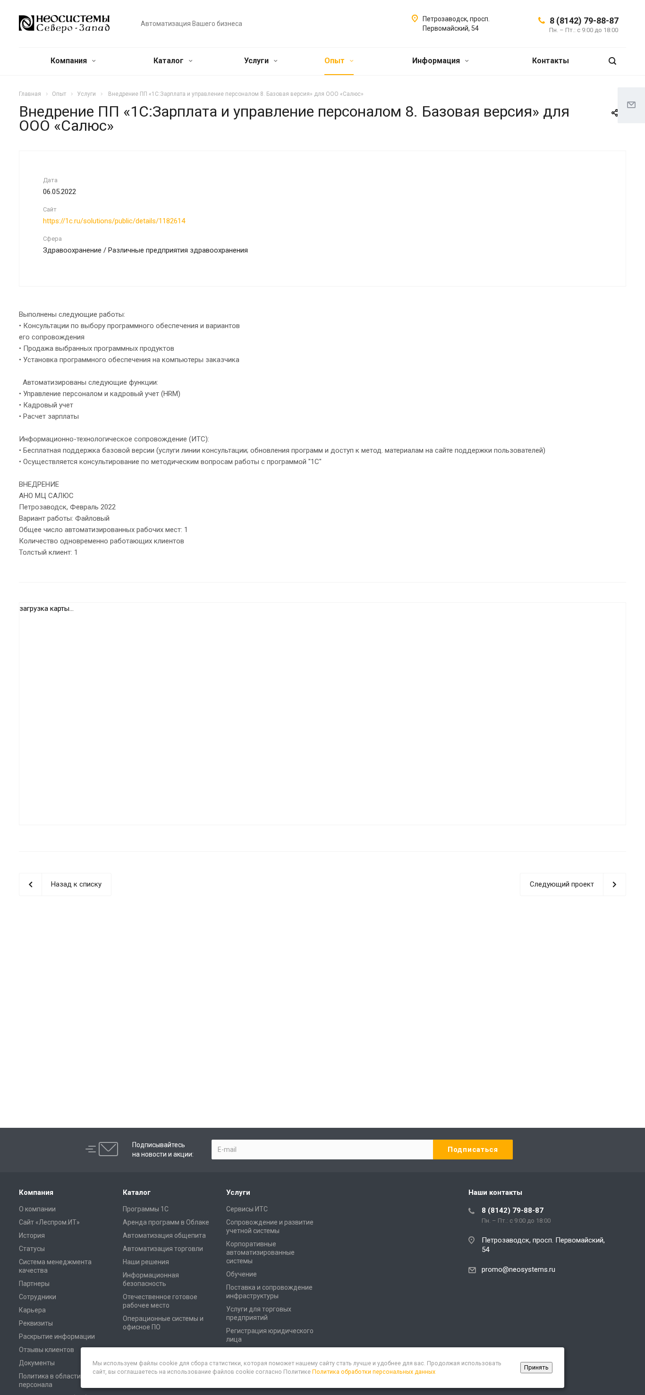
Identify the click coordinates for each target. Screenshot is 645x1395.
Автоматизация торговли (163, 1248)
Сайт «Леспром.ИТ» (49, 1222)
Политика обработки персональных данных (373, 1371)
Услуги (257, 60)
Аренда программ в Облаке (166, 1222)
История (32, 1235)
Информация (437, 60)
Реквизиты (36, 1323)
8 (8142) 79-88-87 (584, 20)
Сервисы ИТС (247, 1209)
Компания (70, 60)
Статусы (32, 1248)
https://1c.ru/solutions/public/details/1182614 (114, 221)
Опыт (335, 60)
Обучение (241, 1274)
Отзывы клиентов (46, 1349)
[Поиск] (612, 61)
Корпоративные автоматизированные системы (260, 1252)
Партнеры (34, 1283)
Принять (536, 1367)
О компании (37, 1209)
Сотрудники (37, 1297)
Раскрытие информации (57, 1336)
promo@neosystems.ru (518, 1269)
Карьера (32, 1310)
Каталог (169, 60)
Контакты (550, 60)
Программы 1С (146, 1209)
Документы (37, 1363)
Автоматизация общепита (164, 1235)
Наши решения (146, 1262)
